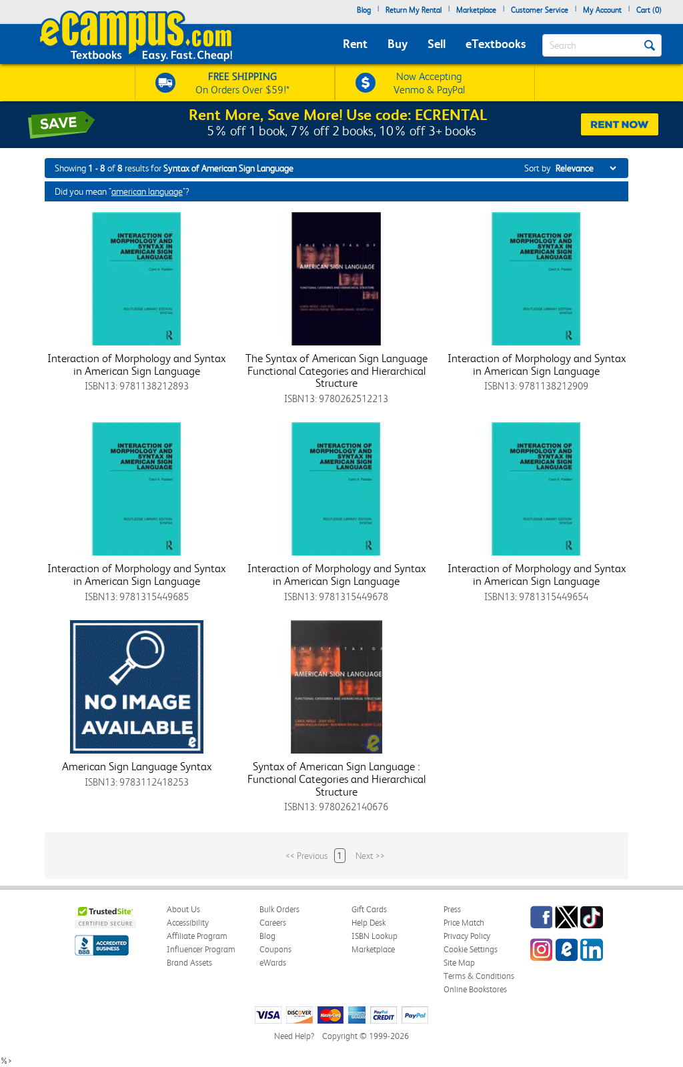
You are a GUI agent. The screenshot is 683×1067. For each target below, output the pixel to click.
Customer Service (539, 10)
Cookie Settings (471, 949)
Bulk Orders (279, 909)
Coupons (275, 949)
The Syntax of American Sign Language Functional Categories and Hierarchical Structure (336, 370)
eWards (272, 963)
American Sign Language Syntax (136, 766)
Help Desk (369, 923)
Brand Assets (189, 963)
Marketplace (476, 10)
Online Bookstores (475, 989)
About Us (183, 909)
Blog (364, 10)
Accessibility (188, 923)
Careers (272, 923)
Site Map (459, 963)
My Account (602, 10)
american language (147, 191)
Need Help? (294, 1036)
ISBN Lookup (375, 936)
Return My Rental (414, 10)
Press (452, 909)
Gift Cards (369, 909)
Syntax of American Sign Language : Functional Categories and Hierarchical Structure (336, 779)
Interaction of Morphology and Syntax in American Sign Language (136, 364)
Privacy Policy (467, 936)
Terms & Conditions (479, 976)
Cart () (649, 10)
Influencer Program (201, 949)
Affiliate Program (197, 936)
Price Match (464, 923)
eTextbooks (496, 44)
